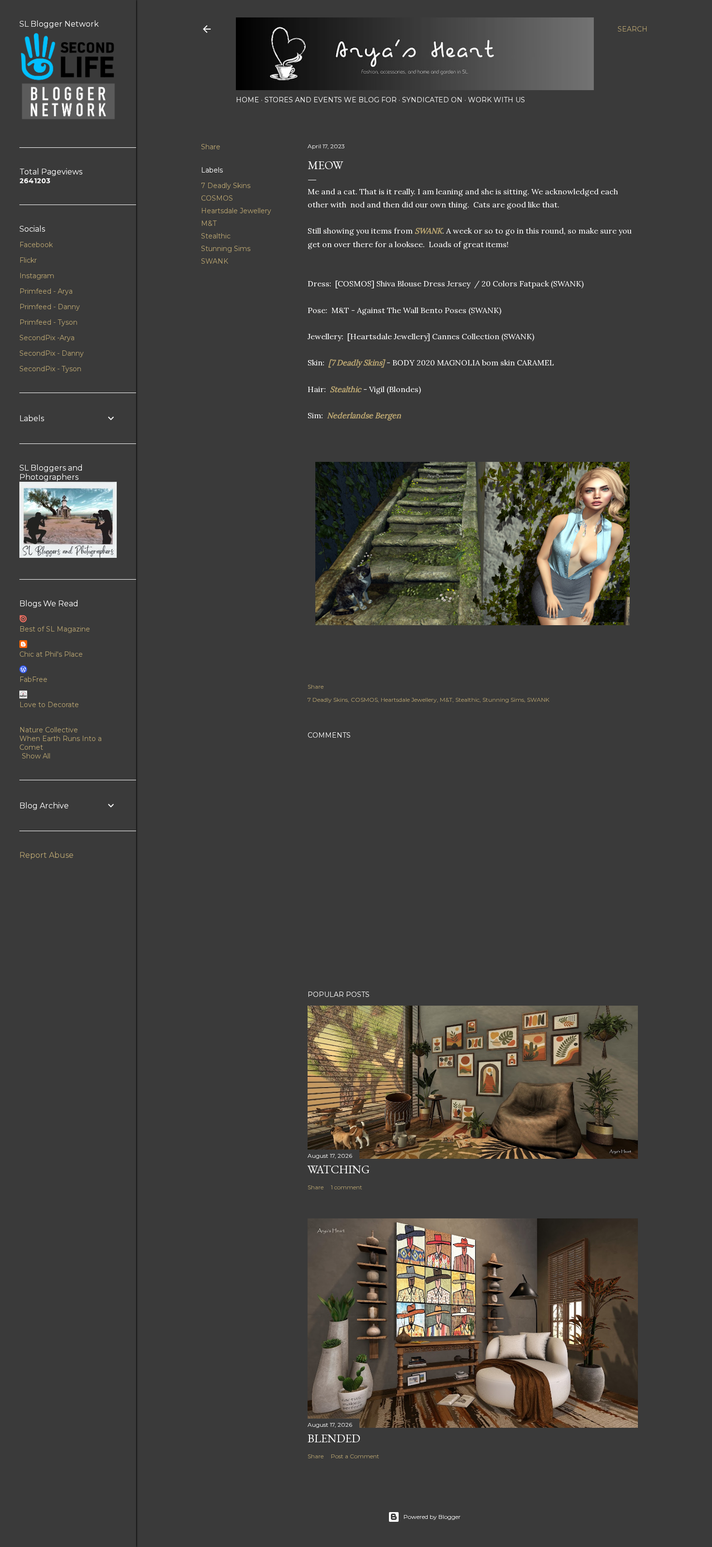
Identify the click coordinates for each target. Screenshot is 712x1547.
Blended (334, 1438)
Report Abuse (46, 855)
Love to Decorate (49, 704)
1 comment (346, 1187)
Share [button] (210, 146)
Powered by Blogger (432, 1516)
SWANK (214, 261)
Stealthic (216, 236)
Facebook (36, 244)
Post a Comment (355, 1456)
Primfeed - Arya (46, 291)
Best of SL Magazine (54, 629)
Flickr (28, 260)
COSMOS (217, 198)
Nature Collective (48, 730)
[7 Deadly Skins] (356, 362)
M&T (209, 223)
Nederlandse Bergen (364, 415)
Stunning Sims (225, 248)
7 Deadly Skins (225, 185)
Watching (339, 1169)
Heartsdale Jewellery (236, 210)
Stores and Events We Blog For (330, 99)
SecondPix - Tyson (50, 368)
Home (247, 99)
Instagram (36, 275)
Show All (36, 756)
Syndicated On (432, 99)
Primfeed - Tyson (48, 322)
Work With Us (496, 99)
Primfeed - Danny (49, 306)
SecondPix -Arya (47, 337)
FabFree (33, 679)
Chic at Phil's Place (51, 654)
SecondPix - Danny (51, 353)
